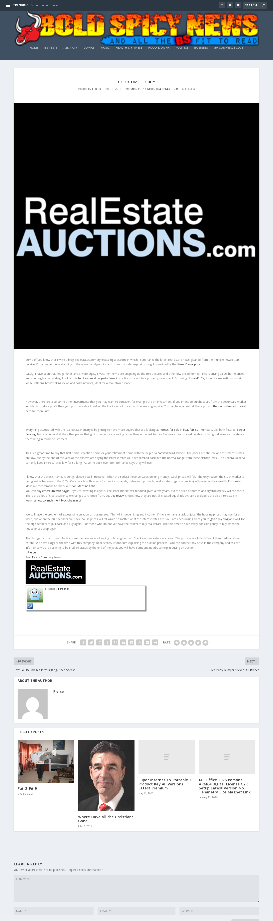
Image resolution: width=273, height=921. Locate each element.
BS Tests (51, 47)
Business (201, 47)
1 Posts (63, 589)
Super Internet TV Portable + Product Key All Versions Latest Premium (165, 783)
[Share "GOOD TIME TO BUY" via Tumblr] (107, 642)
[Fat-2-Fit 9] (46, 761)
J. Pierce (31, 552)
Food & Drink (158, 47)
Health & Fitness (129, 47)
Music (105, 47)
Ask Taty (71, 47)
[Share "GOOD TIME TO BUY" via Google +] (99, 642)
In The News (146, 89)
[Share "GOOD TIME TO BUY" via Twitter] (91, 642)
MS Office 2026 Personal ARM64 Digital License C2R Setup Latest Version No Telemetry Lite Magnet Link (225, 785)
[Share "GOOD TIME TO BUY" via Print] (155, 642)
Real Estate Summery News (44, 557)
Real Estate (163, 89)
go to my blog (219, 519)
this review (118, 495)
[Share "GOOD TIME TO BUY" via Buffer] (131, 642)
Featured (130, 89)
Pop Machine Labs (83, 486)
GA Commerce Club (228, 47)
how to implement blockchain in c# (59, 500)
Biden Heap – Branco (44, 5)
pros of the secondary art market (224, 406)
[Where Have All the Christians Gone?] (106, 775)
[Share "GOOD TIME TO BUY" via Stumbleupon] (139, 642)
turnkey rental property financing (99, 378)
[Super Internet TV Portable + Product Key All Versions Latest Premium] (166, 757)
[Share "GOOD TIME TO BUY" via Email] (147, 642)
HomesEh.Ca (196, 378)
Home (34, 47)
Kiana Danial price (188, 364)
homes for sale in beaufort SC (179, 430)
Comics (89, 47)
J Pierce (97, 89)
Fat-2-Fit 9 (27, 788)
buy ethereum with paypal (53, 491)
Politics (181, 47)
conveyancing (166, 453)
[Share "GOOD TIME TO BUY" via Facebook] (83, 642)
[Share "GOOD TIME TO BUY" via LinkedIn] (123, 642)
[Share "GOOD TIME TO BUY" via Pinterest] (115, 642)
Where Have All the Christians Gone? (106, 818)
